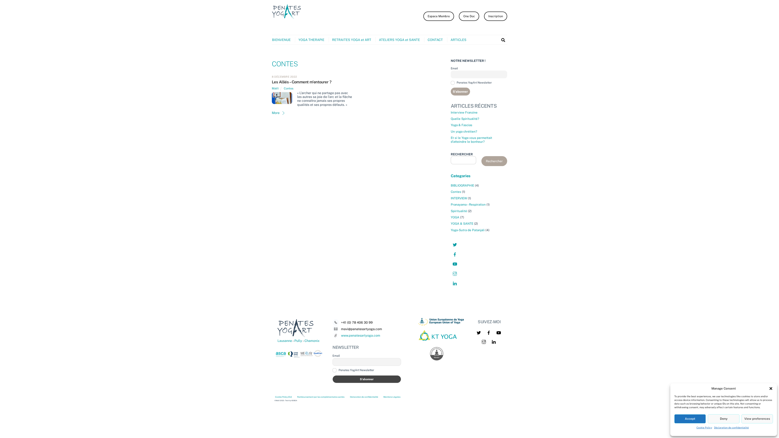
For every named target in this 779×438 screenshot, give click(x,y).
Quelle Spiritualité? (465, 118)
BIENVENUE (281, 40)
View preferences (757, 418)
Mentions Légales (391, 397)
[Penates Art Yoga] (288, 20)
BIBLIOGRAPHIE (462, 185)
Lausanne (285, 341)
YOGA (455, 217)
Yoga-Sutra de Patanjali (468, 230)
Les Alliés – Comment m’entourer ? (301, 82)
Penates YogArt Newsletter (474, 82)
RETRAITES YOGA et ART (351, 40)
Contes (288, 88)
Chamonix (312, 341)
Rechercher (494, 161)
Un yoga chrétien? (464, 131)
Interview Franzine (464, 112)
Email (454, 68)
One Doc (469, 16)
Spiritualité (459, 211)
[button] (771, 388)
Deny (723, 418)
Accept (690, 418)
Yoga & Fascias (461, 125)
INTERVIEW (459, 198)
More (276, 113)
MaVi (275, 88)
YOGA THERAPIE (311, 40)
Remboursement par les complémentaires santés (320, 397)
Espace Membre (439, 16)
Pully (298, 341)
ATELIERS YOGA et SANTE (399, 40)
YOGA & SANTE (462, 223)
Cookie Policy (704, 427)
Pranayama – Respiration (468, 204)
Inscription (495, 16)
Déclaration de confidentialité (731, 427)
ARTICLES (458, 40)
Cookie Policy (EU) (283, 397)
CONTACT (435, 40)
